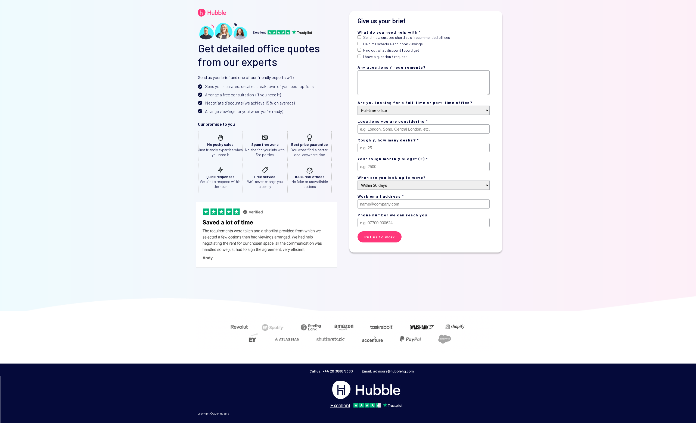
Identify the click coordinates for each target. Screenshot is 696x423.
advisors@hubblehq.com (393, 371)
